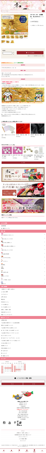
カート (19, 451)
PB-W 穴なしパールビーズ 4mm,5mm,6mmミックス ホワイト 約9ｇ (39, 156)
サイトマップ (22, 440)
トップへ (42, 451)
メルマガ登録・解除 (22, 438)
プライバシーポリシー (22, 436)
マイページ (11, 451)
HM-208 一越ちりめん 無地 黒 (37, 134)
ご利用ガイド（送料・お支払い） (22, 432)
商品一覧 (27, 451)
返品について (30, 55)
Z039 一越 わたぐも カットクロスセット (8, 135)
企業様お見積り (34, 451)
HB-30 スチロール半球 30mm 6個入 (7, 156)
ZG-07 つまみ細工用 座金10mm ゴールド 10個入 (28, 156)
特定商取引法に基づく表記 (39, 55)
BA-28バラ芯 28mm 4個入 (17, 156)
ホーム (22, 430)
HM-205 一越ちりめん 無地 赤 (23, 134)
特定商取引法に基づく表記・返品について (23, 434)
